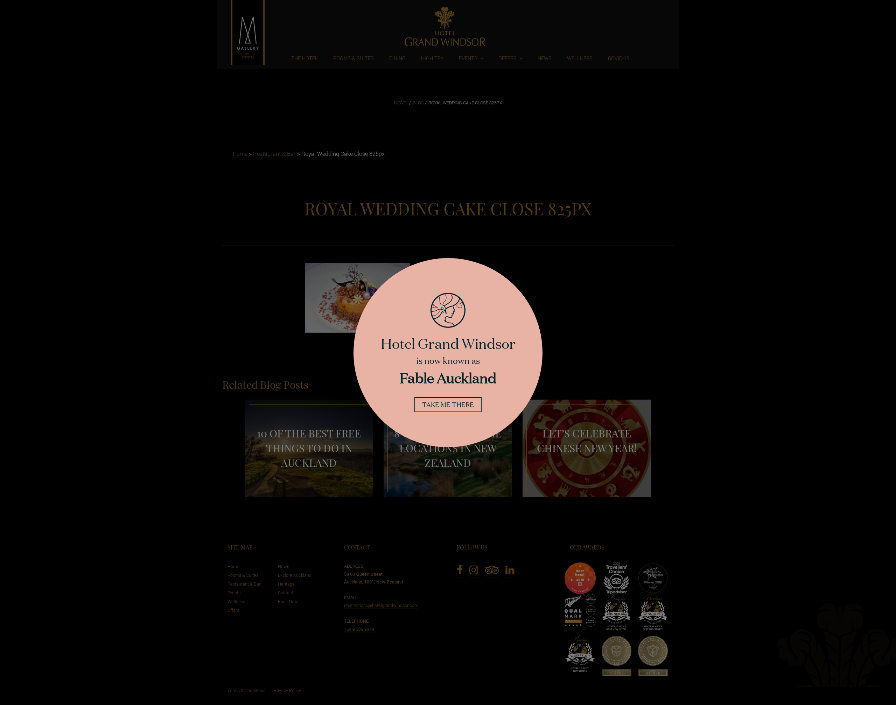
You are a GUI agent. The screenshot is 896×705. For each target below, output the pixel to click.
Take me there (448, 404)
